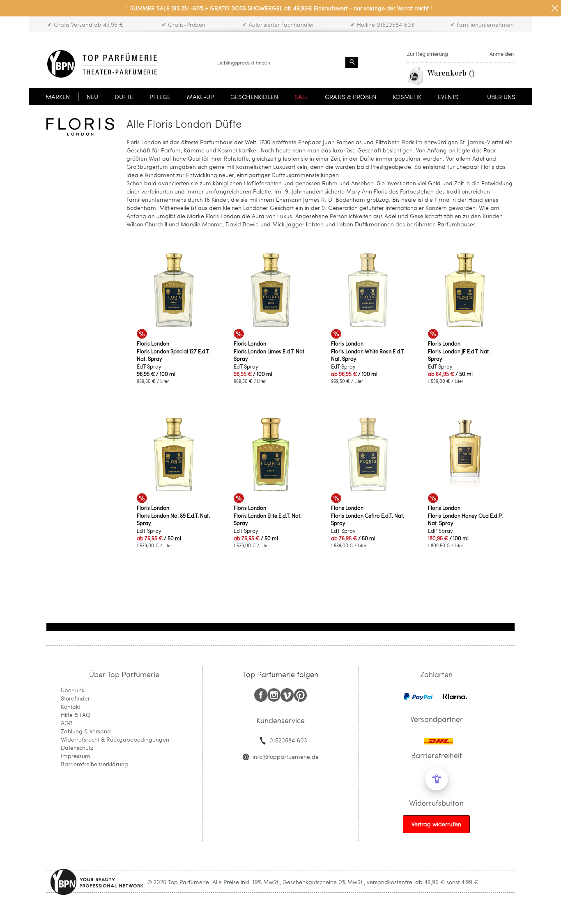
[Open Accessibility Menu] (436, 778)
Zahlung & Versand (86, 731)
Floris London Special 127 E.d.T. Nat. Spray (173, 355)
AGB (67, 723)
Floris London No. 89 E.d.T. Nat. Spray (173, 519)
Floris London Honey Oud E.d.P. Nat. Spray (465, 519)
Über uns (72, 690)
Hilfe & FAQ (75, 715)
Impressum (75, 756)
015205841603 (288, 740)
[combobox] (280, 62)
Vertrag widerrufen (436, 824)
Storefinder (75, 698)
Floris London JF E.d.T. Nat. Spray (459, 355)
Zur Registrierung (427, 54)
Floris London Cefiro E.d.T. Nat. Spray (367, 519)
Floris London (153, 343)
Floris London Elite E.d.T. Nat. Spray (267, 519)
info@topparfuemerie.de (286, 756)
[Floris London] (80, 127)
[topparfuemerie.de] (102, 64)
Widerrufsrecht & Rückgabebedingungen (115, 739)
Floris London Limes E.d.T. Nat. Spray (270, 355)
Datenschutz (77, 747)
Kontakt (70, 706)
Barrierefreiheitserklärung (94, 764)
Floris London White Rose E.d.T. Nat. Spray (368, 355)
